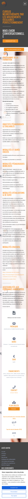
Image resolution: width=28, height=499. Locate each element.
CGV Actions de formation (7, 461)
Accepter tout (14, 487)
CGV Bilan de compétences (8, 463)
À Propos (3, 453)
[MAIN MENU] (25, 3)
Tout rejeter (14, 495)
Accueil (3, 451)
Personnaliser (14, 491)
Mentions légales (5, 465)
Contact (3, 455)
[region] (14, 484)
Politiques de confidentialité (8, 459)
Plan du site (4, 457)
